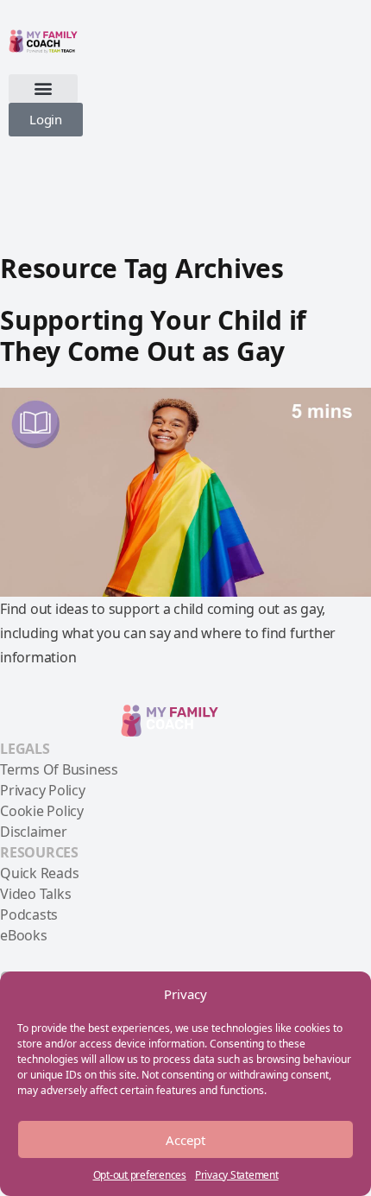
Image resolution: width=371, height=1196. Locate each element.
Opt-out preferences (139, 1175)
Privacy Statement (237, 1175)
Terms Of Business (59, 769)
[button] (43, 88)
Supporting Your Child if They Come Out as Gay (153, 335)
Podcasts (29, 914)
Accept (185, 1140)
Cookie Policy (42, 810)
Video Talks (35, 893)
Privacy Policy (42, 790)
